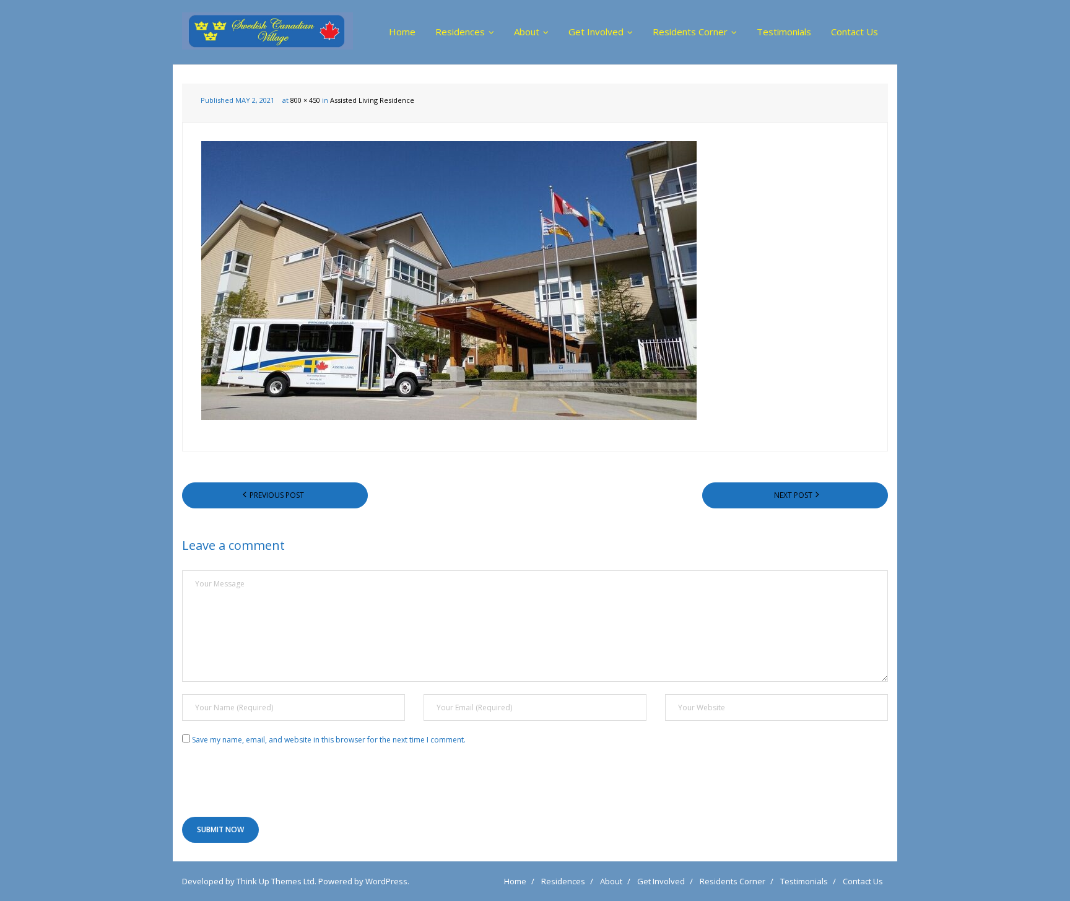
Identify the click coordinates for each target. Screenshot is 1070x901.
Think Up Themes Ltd (276, 881)
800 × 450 (305, 100)
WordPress (386, 881)
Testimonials (804, 881)
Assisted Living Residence (372, 100)
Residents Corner (732, 881)
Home (515, 881)
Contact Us (863, 881)
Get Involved (661, 881)
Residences (563, 881)
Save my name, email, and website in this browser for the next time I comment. (329, 739)
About (611, 881)
